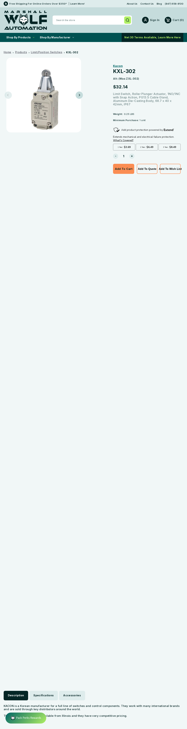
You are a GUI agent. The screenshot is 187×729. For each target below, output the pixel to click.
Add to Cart (124, 169)
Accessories (72, 695)
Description (16, 695)
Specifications (43, 695)
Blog (159, 3)
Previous (8, 95)
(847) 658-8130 (174, 3)
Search (127, 20)
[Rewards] (25, 718)
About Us (132, 3)
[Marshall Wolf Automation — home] (25, 20)
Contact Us (147, 3)
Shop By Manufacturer (55, 37)
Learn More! (77, 3)
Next (79, 95)
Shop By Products (18, 37)
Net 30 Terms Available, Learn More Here (152, 37)
